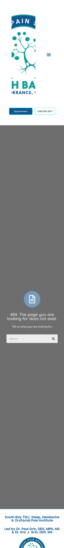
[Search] (53, 338)
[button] (48, 54)
